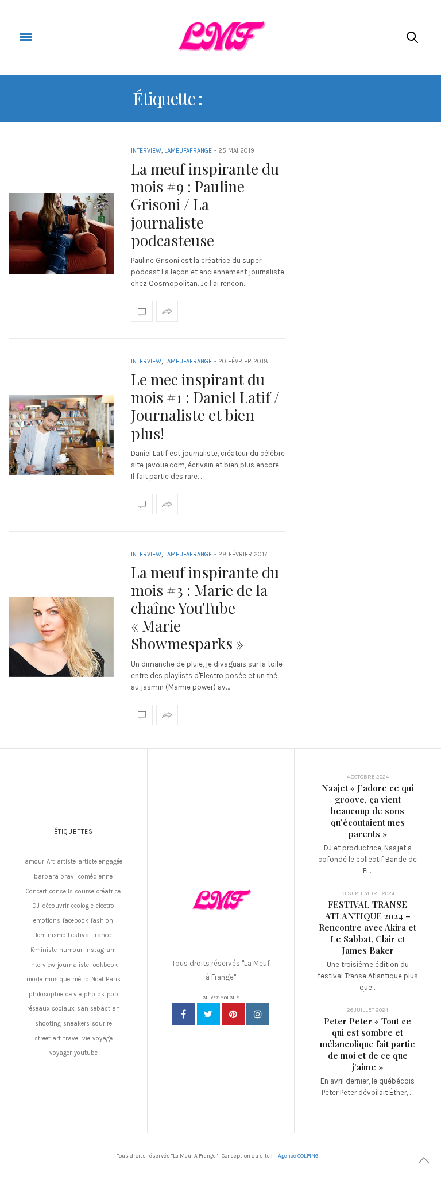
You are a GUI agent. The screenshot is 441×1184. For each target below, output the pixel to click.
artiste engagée (100, 861)
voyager (60, 1053)
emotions (46, 920)
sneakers (76, 1023)
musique (57, 979)
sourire (102, 1023)
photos (94, 994)
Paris (113, 979)
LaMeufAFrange (188, 150)
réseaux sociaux (51, 1008)
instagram (100, 950)
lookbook (104, 965)
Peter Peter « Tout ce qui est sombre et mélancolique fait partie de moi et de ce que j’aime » (367, 1044)
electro (105, 906)
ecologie (82, 906)
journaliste (73, 965)
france (102, 935)
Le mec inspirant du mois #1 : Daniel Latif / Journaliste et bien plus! (205, 406)
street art (47, 1038)
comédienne (95, 876)
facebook (75, 920)
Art (51, 861)
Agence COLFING (298, 1155)
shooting (48, 1023)
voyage (102, 1038)
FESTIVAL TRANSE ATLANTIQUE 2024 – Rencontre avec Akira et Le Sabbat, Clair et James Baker (367, 927)
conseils (61, 891)
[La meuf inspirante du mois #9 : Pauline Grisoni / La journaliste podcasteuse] (61, 233)
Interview (146, 150)
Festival (79, 935)
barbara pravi (55, 876)
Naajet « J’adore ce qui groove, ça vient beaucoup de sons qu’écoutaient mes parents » (367, 810)
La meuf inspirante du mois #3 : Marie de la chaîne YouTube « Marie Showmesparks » (205, 608)
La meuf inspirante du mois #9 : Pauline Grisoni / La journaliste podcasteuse (205, 204)
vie (86, 1038)
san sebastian (98, 1008)
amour (34, 861)
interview (42, 965)
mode (34, 979)
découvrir (55, 906)
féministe (43, 950)
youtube (86, 1053)
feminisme (50, 935)
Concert (36, 891)
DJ (36, 906)
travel (71, 1038)
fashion (102, 920)
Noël (97, 979)
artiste (66, 861)
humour (71, 950)
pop (112, 994)
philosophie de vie (55, 994)
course (84, 891)
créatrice (108, 891)
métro (80, 979)
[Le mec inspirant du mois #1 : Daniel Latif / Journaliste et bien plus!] (61, 435)
